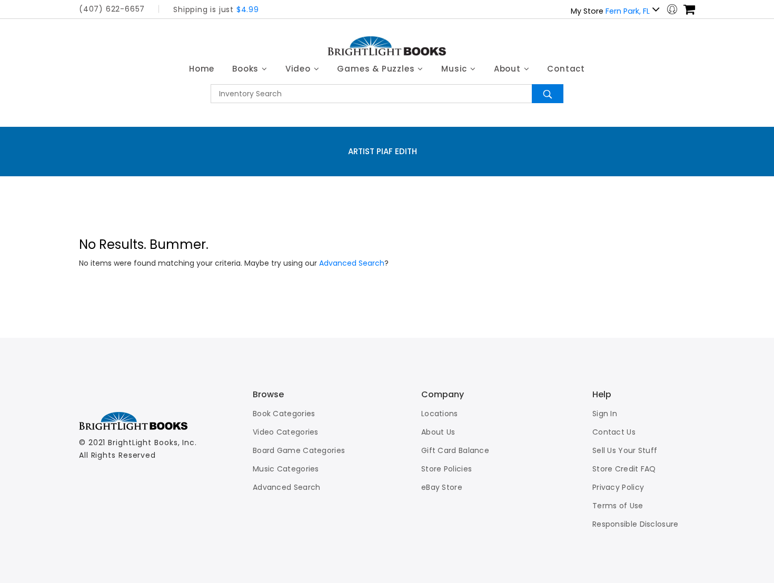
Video (299, 68)
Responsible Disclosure (635, 524)
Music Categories (286, 469)
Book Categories (284, 413)
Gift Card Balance (455, 450)
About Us (438, 432)
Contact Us (614, 432)
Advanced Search (351, 263)
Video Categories (286, 432)
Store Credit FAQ (624, 469)
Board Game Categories (299, 450)
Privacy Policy (618, 487)
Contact (566, 68)
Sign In (604, 413)
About (508, 68)
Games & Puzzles (377, 68)
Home (201, 68)
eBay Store (441, 487)
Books (246, 68)
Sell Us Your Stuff (624, 450)
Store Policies (446, 469)
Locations (439, 413)
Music (455, 68)
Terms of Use (617, 505)
